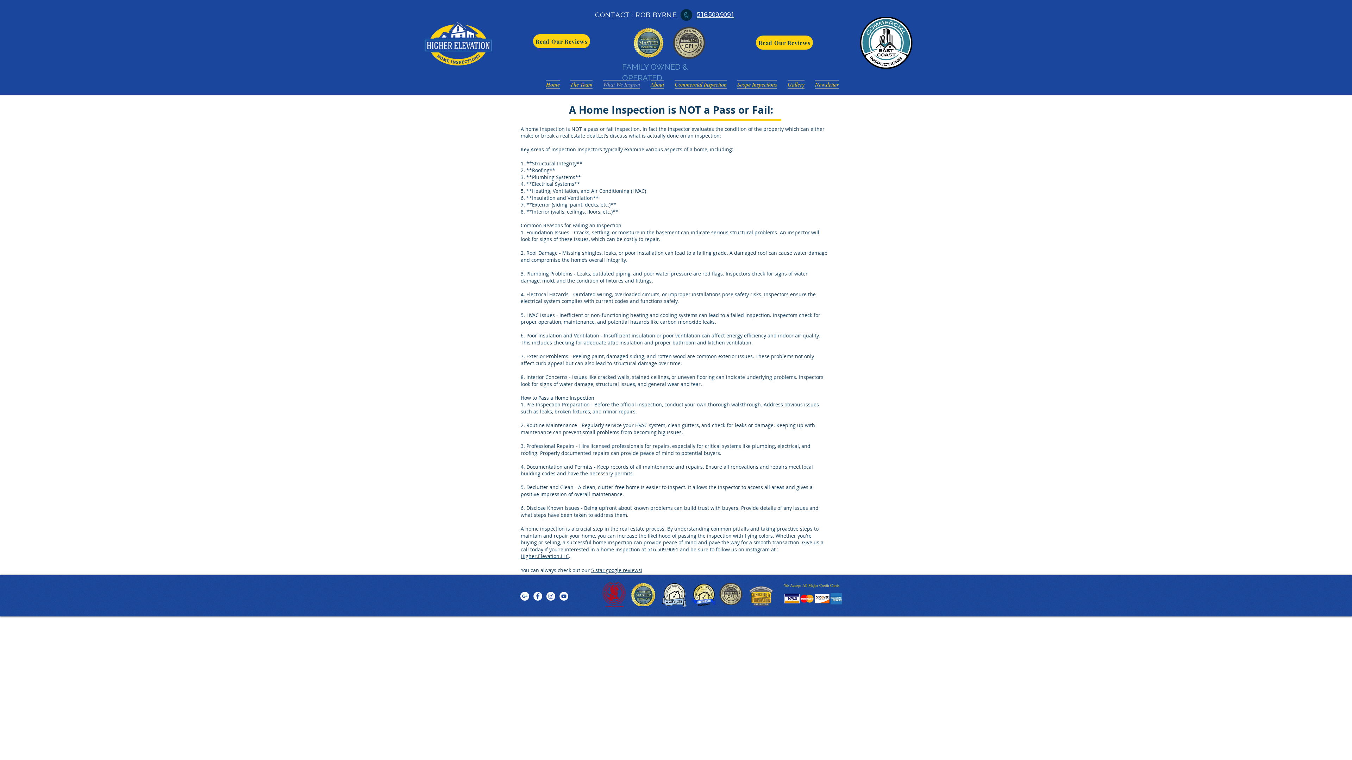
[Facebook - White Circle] (537, 596)
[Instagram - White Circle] (550, 596)
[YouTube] (563, 596)
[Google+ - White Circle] (524, 596)
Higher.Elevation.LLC (545, 556)
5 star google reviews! (616, 570)
